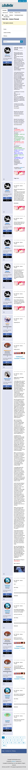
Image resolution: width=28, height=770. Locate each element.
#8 (24, 343)
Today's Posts (17, 12)
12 (17, 740)
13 (21, 740)
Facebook (19, 356)
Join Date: (5, 58)
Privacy (14, 751)
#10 (24, 578)
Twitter (23, 358)
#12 (24, 632)
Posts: (4, 59)
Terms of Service (7, 755)
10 (10, 740)
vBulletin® (14, 761)
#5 (24, 264)
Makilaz (21, 167)
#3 (24, 216)
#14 (24, 688)
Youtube (16, 358)
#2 (24, 183)
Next (4, 745)
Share (8, 62)
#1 (24, 47)
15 (7, 742)
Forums (4, 10)
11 (14, 740)
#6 (24, 291)
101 (19, 742)
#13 (24, 660)
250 (23, 742)
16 (11, 742)
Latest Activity (7, 32)
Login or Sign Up (22, 1)
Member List (5, 12)
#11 (24, 603)
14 (3, 742)
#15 (24, 713)
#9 (24, 371)
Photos (5, 36)
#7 (24, 316)
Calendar (11, 12)
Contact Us (8, 751)
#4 (24, 240)
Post (8, 64)
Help (3, 751)
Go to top (14, 755)
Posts (5, 29)
